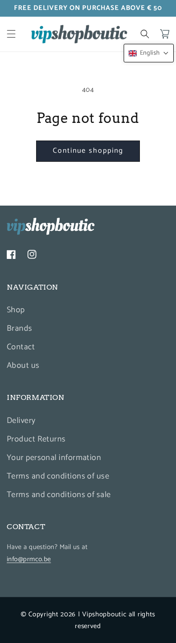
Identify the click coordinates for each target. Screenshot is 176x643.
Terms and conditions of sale (59, 495)
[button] (11, 34)
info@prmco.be (29, 559)
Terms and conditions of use (58, 476)
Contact (21, 347)
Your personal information (54, 458)
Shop (16, 310)
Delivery (21, 420)
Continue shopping (88, 151)
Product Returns (36, 439)
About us (23, 365)
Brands (19, 328)
